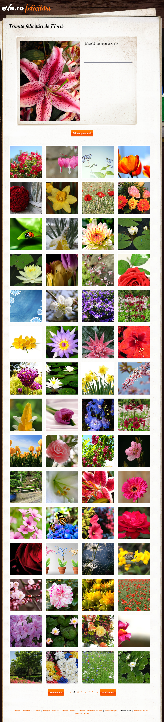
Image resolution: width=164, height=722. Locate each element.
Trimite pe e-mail (82, 133)
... (97, 692)
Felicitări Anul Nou (51, 710)
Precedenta (56, 692)
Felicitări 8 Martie (141, 710)
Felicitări (16, 710)
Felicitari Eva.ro (26, 8)
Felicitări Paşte (111, 710)
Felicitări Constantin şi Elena (90, 710)
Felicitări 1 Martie (82, 713)
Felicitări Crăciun (69, 710)
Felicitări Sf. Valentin (31, 710)
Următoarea (108, 692)
